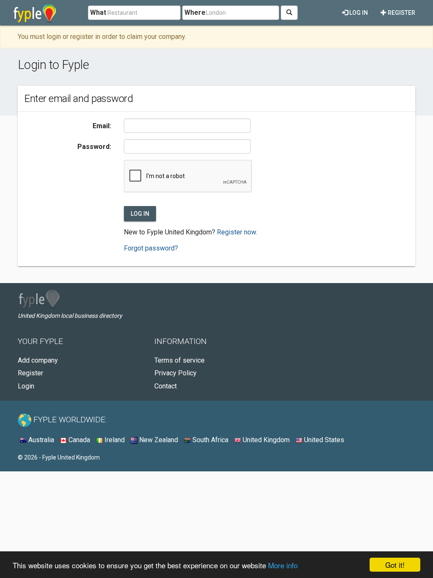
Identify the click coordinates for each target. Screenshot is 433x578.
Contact (165, 386)
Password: (94, 147)
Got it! (395, 564)
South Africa (209, 440)
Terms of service (179, 360)
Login (26, 386)
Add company (38, 360)
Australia (40, 440)
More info (283, 565)
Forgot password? (151, 248)
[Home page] (34, 12)
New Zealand (157, 440)
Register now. (237, 232)
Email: (102, 126)
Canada (78, 440)
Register (400, 12)
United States (323, 440)
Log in (358, 12)
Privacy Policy (175, 373)
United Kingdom (265, 440)
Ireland (114, 440)
